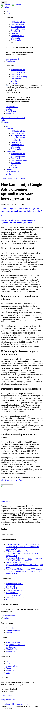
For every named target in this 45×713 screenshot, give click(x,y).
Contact (9, 169)
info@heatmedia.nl (8, 700)
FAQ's (10, 209)
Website (14, 81)
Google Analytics (18, 72)
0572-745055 (6, 178)
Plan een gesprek (12, 59)
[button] (22, 219)
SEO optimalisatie (18, 22)
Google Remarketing (14, 628)
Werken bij (10, 174)
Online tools (16, 40)
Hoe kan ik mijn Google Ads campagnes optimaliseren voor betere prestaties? (21, 210)
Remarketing (16, 33)
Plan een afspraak (8, 616)
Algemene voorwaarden (15, 645)
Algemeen (15, 83)
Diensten (9, 129)
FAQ (8, 673)
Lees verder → (12, 107)
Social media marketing (20, 31)
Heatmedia (5, 501)
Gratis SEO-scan (18, 178)
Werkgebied (11, 651)
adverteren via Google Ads (11, 480)
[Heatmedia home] (11, 5)
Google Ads (15, 74)
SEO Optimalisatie (13, 630)
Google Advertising (18, 24)
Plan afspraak (6, 704)
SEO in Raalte (11, 649)
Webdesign (15, 38)
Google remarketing (19, 76)
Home (8, 126)
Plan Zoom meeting (20, 704)
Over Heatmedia (12, 172)
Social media (16, 79)
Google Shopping (18, 29)
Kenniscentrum (12, 151)
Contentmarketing (18, 36)
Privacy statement (13, 642)
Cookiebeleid (11, 647)
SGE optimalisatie (18, 27)
